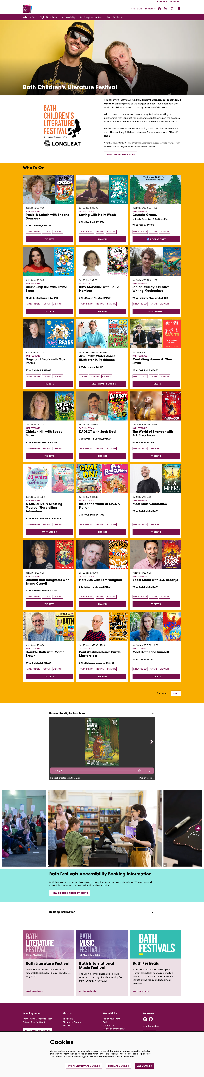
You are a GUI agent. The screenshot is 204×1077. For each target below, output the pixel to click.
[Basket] (165, 9)
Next (176, 693)
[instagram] (145, 1019)
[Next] (198, 828)
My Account (159, 8)
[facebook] (151, 1019)
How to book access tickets (69, 893)
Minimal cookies (118, 1065)
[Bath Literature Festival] (48, 944)
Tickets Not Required (102, 383)
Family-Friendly (33, 231)
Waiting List (156, 311)
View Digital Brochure (120, 154)
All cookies (144, 1065)
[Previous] (6, 828)
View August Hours (37, 1030)
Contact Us (108, 1025)
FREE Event (106, 376)
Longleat (128, 118)
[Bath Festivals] (155, 944)
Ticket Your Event (111, 1018)
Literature (57, 231)
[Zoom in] (49, 865)
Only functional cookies (84, 1065)
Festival (46, 231)
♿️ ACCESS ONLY (156, 239)
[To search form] (172, 9)
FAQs (105, 1022)
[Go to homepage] (27, 8)
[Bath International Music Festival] (102, 944)
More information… (125, 1056)
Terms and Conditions (114, 1028)
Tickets (49, 239)
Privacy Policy (106, 1056)
